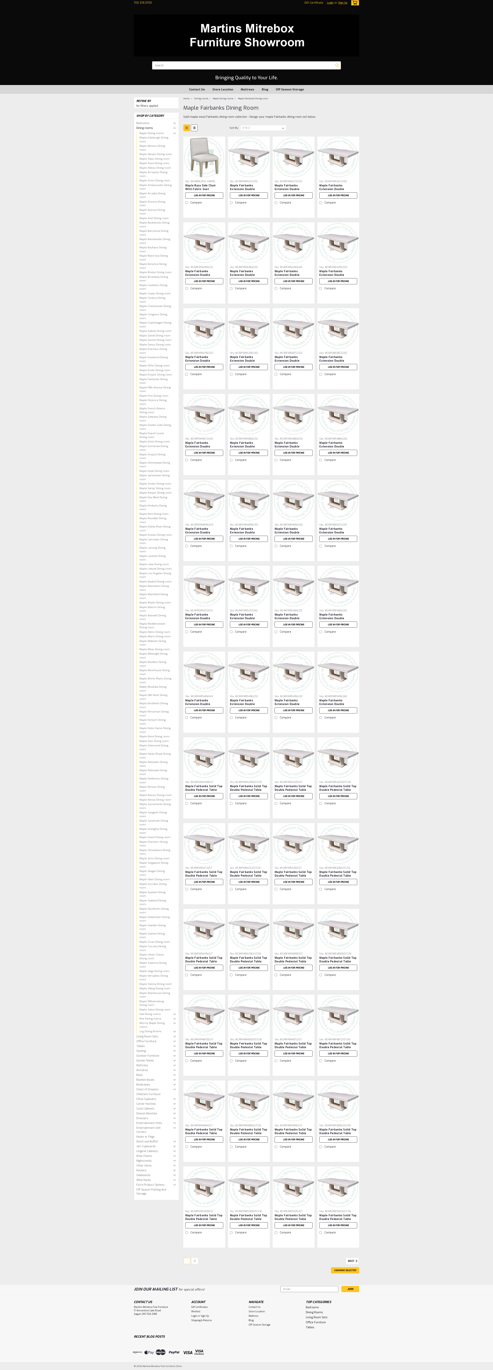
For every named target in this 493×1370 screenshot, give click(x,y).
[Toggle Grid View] (186, 127)
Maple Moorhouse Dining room (154, 672)
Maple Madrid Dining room (155, 581)
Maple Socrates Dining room (153, 885)
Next (351, 1261)
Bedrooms (142, 123)
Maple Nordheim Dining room (153, 705)
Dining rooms (144, 128)
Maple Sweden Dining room (152, 927)
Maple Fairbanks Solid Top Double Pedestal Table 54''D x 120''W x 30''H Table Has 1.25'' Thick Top (293, 1221)
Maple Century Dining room (152, 299)
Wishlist (195, 1311)
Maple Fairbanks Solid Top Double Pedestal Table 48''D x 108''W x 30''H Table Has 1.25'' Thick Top (293, 963)
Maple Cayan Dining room (155, 293)
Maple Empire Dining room (155, 374)
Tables (140, 1046)
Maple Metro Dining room (154, 632)
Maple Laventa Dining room (152, 558)
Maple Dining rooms (151, 133)
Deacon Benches (146, 1113)
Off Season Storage (290, 89)
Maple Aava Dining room (154, 163)
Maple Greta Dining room (154, 441)
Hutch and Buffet (147, 1141)
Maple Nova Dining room (154, 736)
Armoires (142, 1070)
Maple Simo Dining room (154, 858)
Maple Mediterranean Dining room (152, 625)
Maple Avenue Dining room (152, 211)
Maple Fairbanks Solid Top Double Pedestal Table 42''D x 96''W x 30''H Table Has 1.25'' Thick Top (204, 963)
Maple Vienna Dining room (155, 984)
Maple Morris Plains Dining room (155, 680)
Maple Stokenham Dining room (154, 919)
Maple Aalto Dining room (154, 158)
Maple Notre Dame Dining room (155, 730)
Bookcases (143, 1084)
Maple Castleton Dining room (153, 287)
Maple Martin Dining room (155, 602)
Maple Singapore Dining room (153, 864)
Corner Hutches (146, 1104)
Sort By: (234, 127)
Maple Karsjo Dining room (155, 488)
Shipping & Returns (201, 1320)
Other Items (144, 1165)
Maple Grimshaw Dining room (153, 448)
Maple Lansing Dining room (152, 549)
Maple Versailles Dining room (153, 977)
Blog (265, 89)
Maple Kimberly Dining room (153, 507)
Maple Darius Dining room (155, 344)
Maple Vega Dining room (154, 971)
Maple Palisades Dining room (153, 764)
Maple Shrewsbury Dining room (154, 852)
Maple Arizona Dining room (152, 203)
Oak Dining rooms (150, 1014)
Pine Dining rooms (150, 1018)
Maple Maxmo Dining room (152, 609)
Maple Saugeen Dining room (153, 814)
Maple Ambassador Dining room (155, 187)
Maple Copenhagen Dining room (155, 324)
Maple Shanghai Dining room (153, 830)
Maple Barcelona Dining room (153, 232)
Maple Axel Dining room (154, 218)
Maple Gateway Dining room (152, 418)
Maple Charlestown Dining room (155, 308)
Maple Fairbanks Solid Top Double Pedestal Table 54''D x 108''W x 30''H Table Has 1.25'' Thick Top (203, 1221)
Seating (141, 1051)
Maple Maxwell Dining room (152, 617)
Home (186, 98)
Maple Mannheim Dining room (154, 588)
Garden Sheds (145, 1060)
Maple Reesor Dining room (155, 795)
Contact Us (197, 89)
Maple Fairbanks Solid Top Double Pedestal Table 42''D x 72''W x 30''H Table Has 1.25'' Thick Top (203, 877)
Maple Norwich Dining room (152, 721)
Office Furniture (146, 1041)
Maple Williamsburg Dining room (151, 1003)
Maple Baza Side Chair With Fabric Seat (200, 187)
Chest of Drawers (147, 1089)
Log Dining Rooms (150, 1031)
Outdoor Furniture (147, 1056)
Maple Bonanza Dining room (153, 265)
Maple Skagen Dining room (152, 873)
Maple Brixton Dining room (155, 272)
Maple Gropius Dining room (152, 456)
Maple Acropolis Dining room (153, 174)
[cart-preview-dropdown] (354, 2)
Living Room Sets (147, 1036)
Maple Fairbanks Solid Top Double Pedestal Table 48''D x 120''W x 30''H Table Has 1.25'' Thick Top (203, 1049)
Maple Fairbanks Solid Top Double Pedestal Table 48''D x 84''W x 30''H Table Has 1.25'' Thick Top (204, 1135)
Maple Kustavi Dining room (155, 534)
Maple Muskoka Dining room (152, 688)
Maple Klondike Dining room (152, 520)
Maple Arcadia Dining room (152, 195)
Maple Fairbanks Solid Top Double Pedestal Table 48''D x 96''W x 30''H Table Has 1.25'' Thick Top (293, 1135)
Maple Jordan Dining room (155, 483)
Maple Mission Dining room (152, 147)
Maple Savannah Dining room (153, 822)
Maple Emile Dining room (154, 370)
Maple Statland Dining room (152, 902)
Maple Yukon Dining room (154, 1009)
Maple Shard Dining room (154, 837)
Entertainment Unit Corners (148, 1130)
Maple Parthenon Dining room (153, 780)
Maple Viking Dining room (154, 988)
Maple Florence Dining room (153, 402)
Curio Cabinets (145, 1109)
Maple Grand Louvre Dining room (151, 435)
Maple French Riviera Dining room (152, 410)
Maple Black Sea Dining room (153, 257)
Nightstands (144, 1161)
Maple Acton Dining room (154, 180)
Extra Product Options (150, 1185)
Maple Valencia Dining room (153, 964)
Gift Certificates (199, 1307)
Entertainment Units (149, 1123)
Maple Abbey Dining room (155, 167)
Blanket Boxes (145, 1080)
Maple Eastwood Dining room (153, 359)
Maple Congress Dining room (153, 316)
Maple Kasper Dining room (155, 492)
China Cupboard (146, 1099)
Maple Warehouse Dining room (154, 995)
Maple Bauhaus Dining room (153, 249)
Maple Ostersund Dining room (153, 747)
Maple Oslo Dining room (154, 741)
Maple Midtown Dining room (152, 643)
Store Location (222, 89)
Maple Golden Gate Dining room (155, 427)
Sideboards (143, 1175)
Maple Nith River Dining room (153, 697)
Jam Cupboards (146, 1146)
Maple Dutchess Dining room (153, 351)
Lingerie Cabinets (147, 1151)
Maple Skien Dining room (154, 879)
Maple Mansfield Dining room (153, 596)
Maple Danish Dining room (155, 340)
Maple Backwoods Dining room (154, 224)
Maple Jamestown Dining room (154, 477)
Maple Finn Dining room (153, 395)
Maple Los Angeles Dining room (155, 575)
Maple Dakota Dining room (155, 331)
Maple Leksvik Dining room (155, 568)
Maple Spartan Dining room (152, 894)
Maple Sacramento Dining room (155, 806)
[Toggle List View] (194, 127)
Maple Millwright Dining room (153, 655)
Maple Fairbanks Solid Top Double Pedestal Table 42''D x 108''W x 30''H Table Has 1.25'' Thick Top (203, 791)
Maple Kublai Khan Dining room (154, 528)
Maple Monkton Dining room (152, 663)
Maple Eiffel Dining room (154, 365)
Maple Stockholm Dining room (154, 910)
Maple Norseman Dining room (154, 713)
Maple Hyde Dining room (154, 471)
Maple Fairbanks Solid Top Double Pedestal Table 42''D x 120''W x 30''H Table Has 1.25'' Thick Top (293, 791)
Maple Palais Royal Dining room (155, 755)
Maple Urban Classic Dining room (151, 956)
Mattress (247, 89)
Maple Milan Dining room (154, 649)
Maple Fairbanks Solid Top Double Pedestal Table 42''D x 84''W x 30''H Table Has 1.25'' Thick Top (293, 877)
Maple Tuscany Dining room (152, 948)
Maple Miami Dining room (155, 636)
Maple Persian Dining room (152, 788)
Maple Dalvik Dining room (154, 335)
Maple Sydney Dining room (152, 935)
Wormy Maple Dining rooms (152, 1025)
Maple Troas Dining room (154, 942)
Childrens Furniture (148, 1094)
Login (330, 3)
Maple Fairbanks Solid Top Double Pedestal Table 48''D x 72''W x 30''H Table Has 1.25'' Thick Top (293, 1049)
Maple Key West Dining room (153, 499)
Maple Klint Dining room (154, 514)
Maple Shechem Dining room (153, 843)
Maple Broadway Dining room (153, 278)
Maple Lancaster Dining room (153, 541)
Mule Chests (144, 1156)
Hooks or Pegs (145, 1137)
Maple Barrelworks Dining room (154, 241)
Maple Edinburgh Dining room (153, 139)
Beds (139, 1075)
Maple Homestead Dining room (154, 464)
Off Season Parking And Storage (151, 1192)
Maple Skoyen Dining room (155, 154)
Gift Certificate (313, 3)
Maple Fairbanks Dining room (153, 381)
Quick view (204, 175)
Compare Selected (345, 1270)
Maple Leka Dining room (154, 564)
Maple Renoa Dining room (155, 799)
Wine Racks (143, 1180)
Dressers (142, 1118)
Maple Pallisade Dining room (153, 772)
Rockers (141, 1170)
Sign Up (342, 3)
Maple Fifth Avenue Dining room (155, 389)
